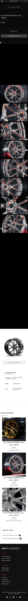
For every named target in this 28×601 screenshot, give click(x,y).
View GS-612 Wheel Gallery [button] (10, 535)
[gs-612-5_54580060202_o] (14, 261)
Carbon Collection (6, 558)
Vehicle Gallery (5, 568)
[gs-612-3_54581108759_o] (14, 299)
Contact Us (4, 577)
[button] (2, 1)
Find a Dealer (5, 579)
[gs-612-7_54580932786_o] (14, 224)
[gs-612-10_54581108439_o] (14, 168)
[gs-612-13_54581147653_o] (14, 112)
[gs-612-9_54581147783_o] (14, 187)
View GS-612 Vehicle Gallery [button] (11, 538)
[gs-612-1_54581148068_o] (14, 94)
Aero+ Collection (6, 556)
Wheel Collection (6, 560)
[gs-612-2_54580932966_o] (14, 318)
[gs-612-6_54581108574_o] (14, 242)
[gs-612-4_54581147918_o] (14, 280)
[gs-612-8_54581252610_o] (14, 205)
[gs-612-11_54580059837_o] (14, 150)
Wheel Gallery (5, 570)
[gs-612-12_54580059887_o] (14, 131)
